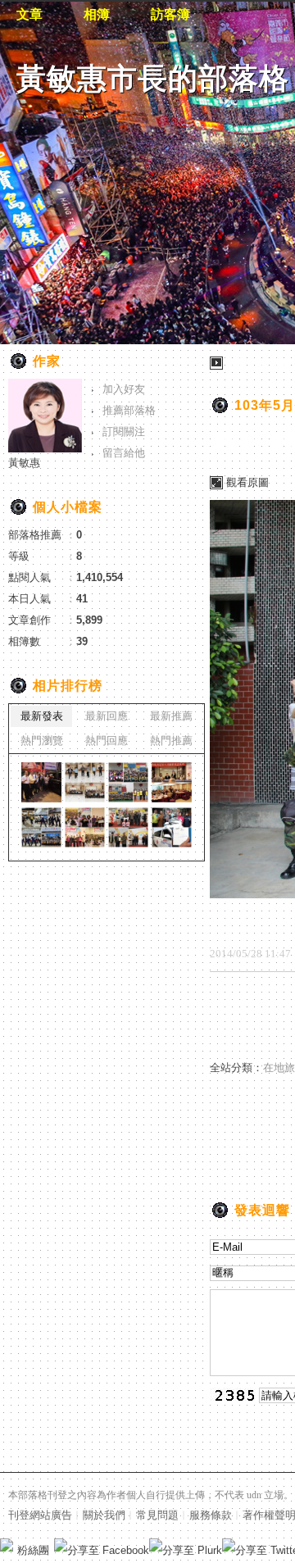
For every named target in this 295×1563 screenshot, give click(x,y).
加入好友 (123, 389)
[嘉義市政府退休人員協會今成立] (172, 782)
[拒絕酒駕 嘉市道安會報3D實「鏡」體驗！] (85, 782)
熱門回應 (106, 740)
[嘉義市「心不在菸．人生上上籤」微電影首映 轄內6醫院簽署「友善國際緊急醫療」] (128, 827)
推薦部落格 (129, 410)
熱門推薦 (171, 740)
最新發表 (41, 716)
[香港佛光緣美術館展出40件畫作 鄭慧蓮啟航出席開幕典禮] (172, 827)
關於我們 (104, 1515)
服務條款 (210, 1515)
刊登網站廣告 (40, 1515)
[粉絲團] (6, 1545)
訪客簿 (170, 14)
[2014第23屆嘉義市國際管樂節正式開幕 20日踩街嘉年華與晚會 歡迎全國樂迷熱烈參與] (41, 827)
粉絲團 (33, 1550)
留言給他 (123, 453)
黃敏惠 (24, 463)
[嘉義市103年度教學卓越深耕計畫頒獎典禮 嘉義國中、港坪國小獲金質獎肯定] (85, 827)
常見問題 (157, 1515)
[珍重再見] (41, 782)
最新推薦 (171, 716)
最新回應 (106, 716)
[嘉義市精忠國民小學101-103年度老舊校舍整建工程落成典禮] (128, 782)
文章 (29, 14)
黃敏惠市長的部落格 (152, 78)
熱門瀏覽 (41, 740)
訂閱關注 (123, 431)
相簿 (97, 14)
